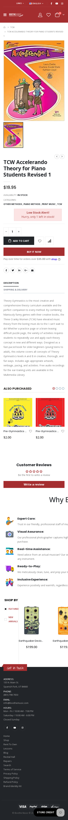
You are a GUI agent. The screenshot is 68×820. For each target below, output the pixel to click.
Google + (26, 270)
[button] (53, 388)
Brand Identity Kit (12, 786)
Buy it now (34, 251)
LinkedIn (19, 270)
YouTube (15, 728)
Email (32, 270)
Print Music (49, 204)
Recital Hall (9, 756)
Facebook (6, 270)
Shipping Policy (11, 777)
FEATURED (14, 608)
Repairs (7, 761)
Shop (6, 740)
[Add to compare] (49, 241)
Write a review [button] (34, 484)
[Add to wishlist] (40, 241)
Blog (5, 752)
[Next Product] (62, 156)
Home (4, 27)
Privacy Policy (10, 773)
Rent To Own (10, 744)
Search (7, 765)
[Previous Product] (56, 156)
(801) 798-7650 (10, 694)
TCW (12, 27)
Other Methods (12, 204)
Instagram (22, 728)
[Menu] (4, 14)
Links (19, 3)
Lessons (7, 748)
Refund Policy (10, 781)
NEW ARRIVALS (13, 619)
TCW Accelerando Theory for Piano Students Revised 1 (27, 168)
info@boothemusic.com (15, 702)
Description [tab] (11, 282)
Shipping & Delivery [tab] (15, 289)
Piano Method (32, 204)
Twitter (13, 270)
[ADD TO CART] (26, 404)
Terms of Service (12, 769)
